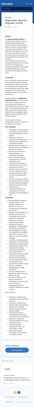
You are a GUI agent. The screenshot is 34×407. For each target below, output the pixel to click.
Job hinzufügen (10, 397)
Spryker (8, 17)
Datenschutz (23, 397)
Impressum (9, 402)
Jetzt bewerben (17, 350)
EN (31, 4)
